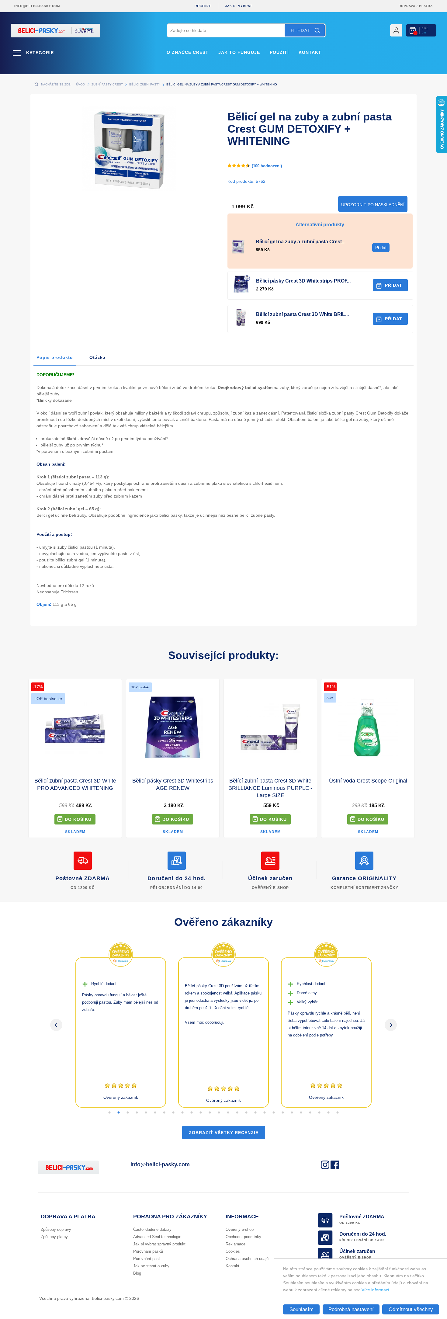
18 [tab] (265, 1113)
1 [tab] (109, 1113)
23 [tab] (310, 1113)
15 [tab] (237, 1113)
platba (426, 6)
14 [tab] (228, 1113)
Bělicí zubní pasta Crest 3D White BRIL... (302, 314)
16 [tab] (246, 1113)
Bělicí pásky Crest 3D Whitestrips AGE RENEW (172, 784)
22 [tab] (301, 1113)
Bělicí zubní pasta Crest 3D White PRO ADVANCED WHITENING (75, 784)
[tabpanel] (120, 1032)
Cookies (233, 1251)
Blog (137, 1273)
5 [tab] (146, 1113)
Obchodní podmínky (243, 1236)
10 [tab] (192, 1113)
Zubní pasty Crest (107, 84)
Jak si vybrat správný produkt (159, 1244)
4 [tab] (137, 1113)
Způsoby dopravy (56, 1229)
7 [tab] (164, 1113)
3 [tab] (128, 1113)
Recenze (203, 6)
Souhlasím (301, 1309)
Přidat (393, 285)
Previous (56, 1025)
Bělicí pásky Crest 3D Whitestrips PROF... (303, 280)
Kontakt (310, 52)
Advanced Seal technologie (157, 1236)
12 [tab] (210, 1113)
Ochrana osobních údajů (247, 1258)
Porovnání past (146, 1258)
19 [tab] (274, 1113)
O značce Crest (188, 52)
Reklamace (235, 1244)
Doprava (407, 6)
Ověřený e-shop (240, 1229)
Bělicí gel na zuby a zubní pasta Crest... (300, 241)
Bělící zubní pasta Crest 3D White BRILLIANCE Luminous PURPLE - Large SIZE (270, 788)
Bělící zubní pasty (144, 84)
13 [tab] (219, 1113)
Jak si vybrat (238, 6)
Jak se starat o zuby (151, 1266)
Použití (279, 52)
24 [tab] (319, 1113)
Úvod (80, 84)
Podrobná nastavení (351, 1309)
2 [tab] (119, 1113)
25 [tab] (328, 1113)
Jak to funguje (239, 52)
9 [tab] (182, 1113)
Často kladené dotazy (152, 1229)
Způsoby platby (54, 1236)
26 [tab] (337, 1113)
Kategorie (40, 52)
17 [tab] (255, 1113)
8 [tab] (173, 1113)
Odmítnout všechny (411, 1309)
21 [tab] (292, 1113)
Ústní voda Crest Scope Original (368, 781)
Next (391, 1025)
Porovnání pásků (148, 1251)
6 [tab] (155, 1113)
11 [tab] (201, 1113)
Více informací (375, 1289)
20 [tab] (283, 1113)
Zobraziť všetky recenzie (223, 1132)
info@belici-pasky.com (37, 6)
